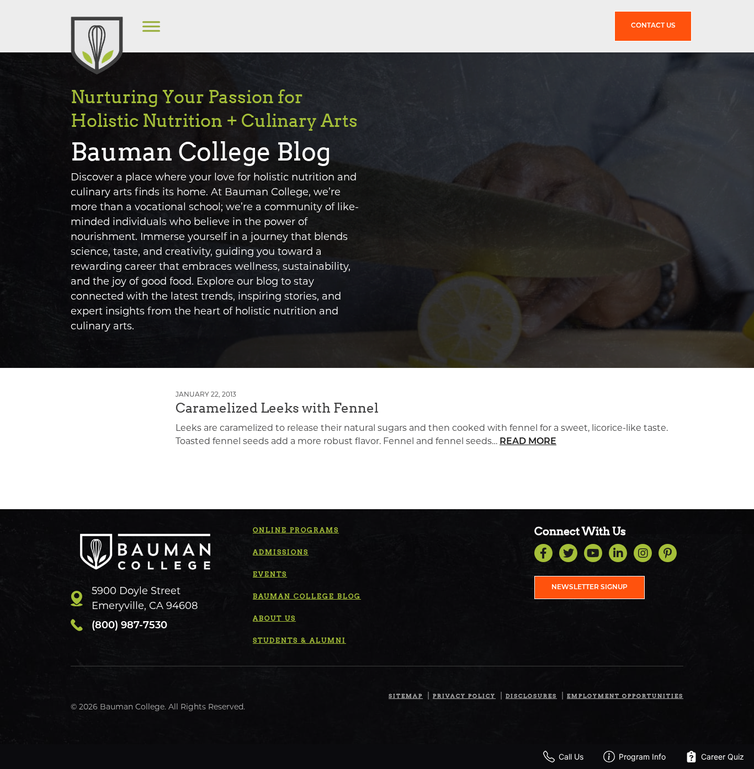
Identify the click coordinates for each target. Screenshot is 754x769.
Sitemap (406, 695)
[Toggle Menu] (151, 26)
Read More (528, 441)
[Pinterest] (668, 553)
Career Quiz (722, 756)
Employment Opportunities (625, 695)
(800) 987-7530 (129, 626)
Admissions (281, 552)
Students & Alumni (299, 640)
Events (270, 574)
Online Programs (296, 530)
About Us (274, 618)
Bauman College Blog (307, 596)
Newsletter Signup (589, 587)
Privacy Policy (464, 695)
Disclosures (531, 695)
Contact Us (653, 26)
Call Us (571, 756)
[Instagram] (643, 553)
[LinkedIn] (618, 553)
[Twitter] (568, 553)
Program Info (642, 756)
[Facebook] (543, 553)
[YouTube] (593, 553)
